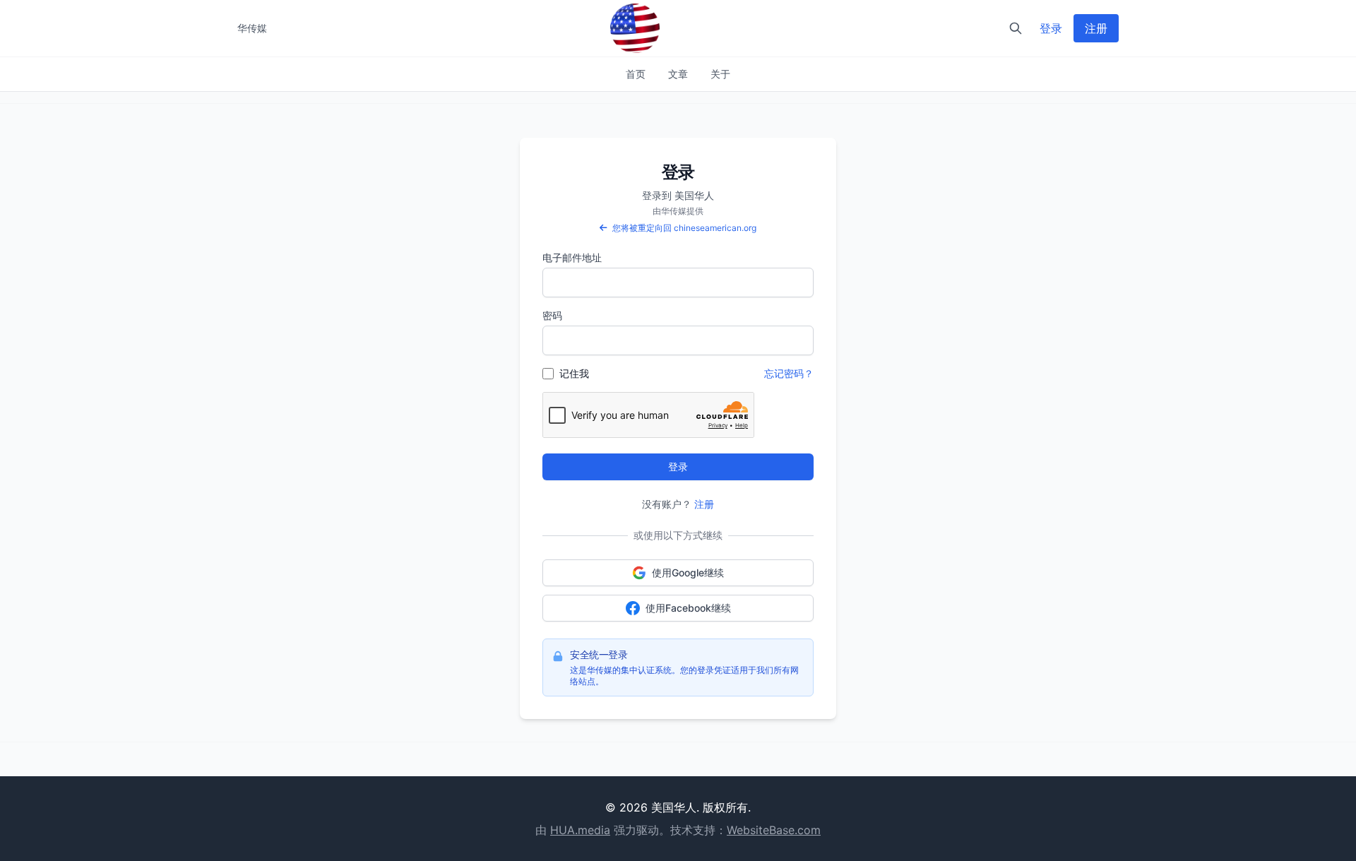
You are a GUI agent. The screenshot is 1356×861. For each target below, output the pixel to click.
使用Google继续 (688, 572)
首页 (636, 74)
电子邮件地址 (572, 257)
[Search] (1015, 28)
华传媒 (252, 28)
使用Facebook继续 (688, 608)
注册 (1096, 28)
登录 (1051, 28)
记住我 (574, 373)
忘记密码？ (789, 373)
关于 (720, 74)
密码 (552, 315)
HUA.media (580, 830)
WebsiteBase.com (774, 830)
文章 (678, 74)
